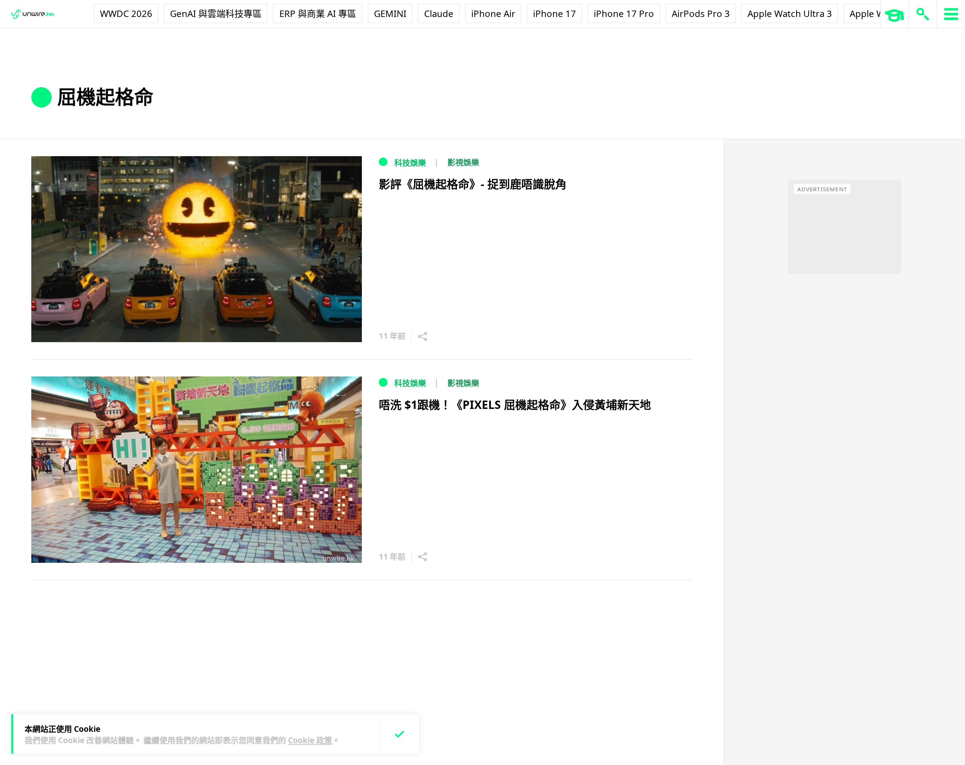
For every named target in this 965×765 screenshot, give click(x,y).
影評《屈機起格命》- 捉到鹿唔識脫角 (473, 184)
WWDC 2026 (126, 13)
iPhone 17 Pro (624, 13)
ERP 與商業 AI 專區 (317, 13)
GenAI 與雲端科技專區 (216, 13)
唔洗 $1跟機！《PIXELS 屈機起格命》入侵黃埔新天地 (515, 404)
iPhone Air (493, 13)
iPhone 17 (554, 13)
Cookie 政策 (310, 740)
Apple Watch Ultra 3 (789, 13)
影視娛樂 (463, 162)
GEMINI (390, 13)
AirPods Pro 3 (701, 13)
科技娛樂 (410, 162)
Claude (438, 13)
